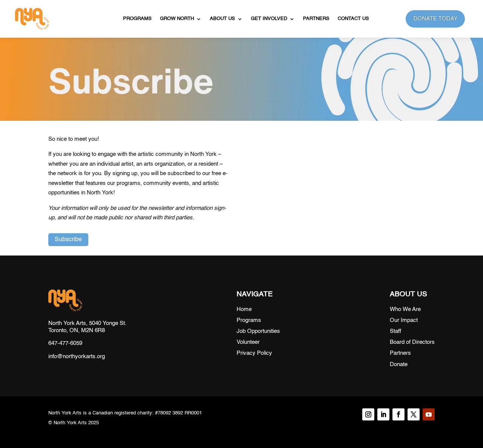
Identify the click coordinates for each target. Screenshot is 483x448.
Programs (137, 18)
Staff (395, 331)
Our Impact (404, 320)
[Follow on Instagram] (368, 414)
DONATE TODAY (435, 19)
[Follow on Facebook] (398, 414)
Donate (399, 364)
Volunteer (248, 342)
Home (244, 309)
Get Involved (269, 18)
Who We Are (405, 309)
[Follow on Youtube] (429, 414)
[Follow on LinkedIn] (383, 414)
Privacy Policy (254, 353)
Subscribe (68, 240)
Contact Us (353, 18)
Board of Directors (412, 342)
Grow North (177, 18)
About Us (222, 18)
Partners (316, 18)
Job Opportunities (258, 331)
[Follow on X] (414, 414)
